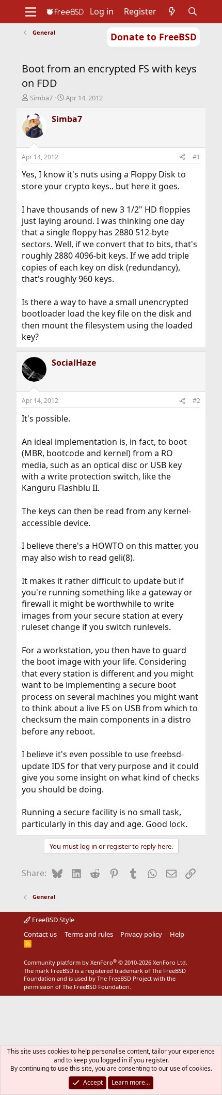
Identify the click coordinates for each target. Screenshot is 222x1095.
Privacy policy (141, 934)
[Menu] (31, 12)
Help (177, 934)
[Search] (192, 11)
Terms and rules (89, 934)
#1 (196, 157)
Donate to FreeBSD (153, 37)
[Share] (182, 157)
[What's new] (172, 11)
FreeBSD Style (52, 919)
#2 (196, 400)
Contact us (40, 934)
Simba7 (41, 97)
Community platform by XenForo (105, 962)
